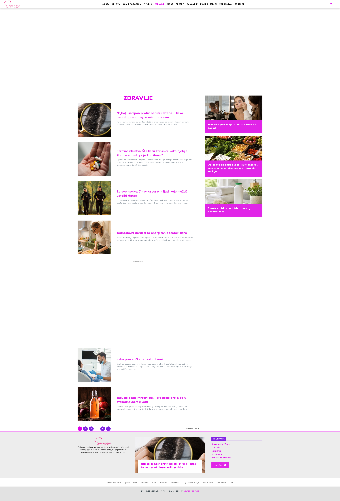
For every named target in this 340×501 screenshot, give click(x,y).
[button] (331, 4)
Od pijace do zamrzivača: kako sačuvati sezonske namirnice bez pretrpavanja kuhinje (233, 168)
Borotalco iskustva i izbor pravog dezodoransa (229, 209)
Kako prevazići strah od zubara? (140, 359)
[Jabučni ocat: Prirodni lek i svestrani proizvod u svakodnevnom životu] (94, 404)
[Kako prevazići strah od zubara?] (94, 365)
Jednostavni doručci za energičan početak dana (152, 233)
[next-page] (108, 428)
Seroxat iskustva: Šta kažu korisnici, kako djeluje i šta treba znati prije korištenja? (153, 153)
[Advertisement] (138, 55)
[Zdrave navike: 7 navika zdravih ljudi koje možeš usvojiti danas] (94, 198)
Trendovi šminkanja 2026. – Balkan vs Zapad (232, 126)
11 (102, 428)
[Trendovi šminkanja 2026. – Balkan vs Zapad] (233, 108)
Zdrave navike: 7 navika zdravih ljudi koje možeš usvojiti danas (152, 193)
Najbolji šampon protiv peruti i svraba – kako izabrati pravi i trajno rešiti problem (150, 115)
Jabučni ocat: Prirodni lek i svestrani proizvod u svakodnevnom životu (151, 400)
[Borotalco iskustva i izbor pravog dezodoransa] (233, 192)
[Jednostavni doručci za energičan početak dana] (94, 237)
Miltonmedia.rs (191, 491)
